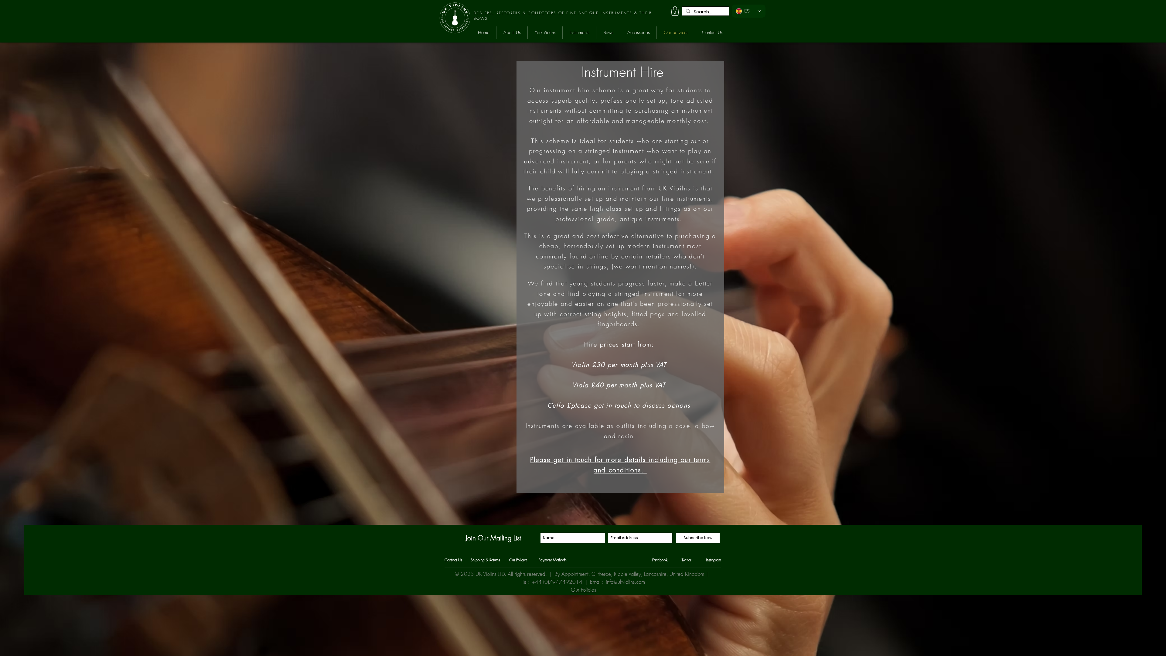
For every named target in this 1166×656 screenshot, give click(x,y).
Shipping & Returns (485, 559)
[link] (675, 11)
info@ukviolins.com (625, 581)
